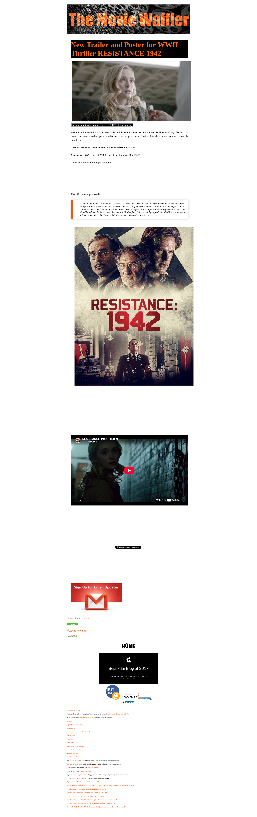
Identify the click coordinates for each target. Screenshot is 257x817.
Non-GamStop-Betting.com (75, 757)
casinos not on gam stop (77, 760)
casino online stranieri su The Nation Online (80, 732)
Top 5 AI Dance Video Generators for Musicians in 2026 (83, 782)
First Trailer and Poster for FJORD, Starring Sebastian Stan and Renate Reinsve (91, 803)
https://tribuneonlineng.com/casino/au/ (117, 714)
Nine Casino (70, 742)
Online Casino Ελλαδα (73, 710)
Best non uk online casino (74, 764)
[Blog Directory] (145, 699)
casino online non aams (74, 707)
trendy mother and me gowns (75, 746)
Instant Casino (71, 728)
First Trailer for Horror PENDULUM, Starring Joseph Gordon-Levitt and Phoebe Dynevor (94, 800)
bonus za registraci (93, 767)
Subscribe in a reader (78, 618)
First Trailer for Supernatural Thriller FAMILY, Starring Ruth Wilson (87, 792)
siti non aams (71, 735)
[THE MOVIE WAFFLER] (72, 624)
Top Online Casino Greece (74, 725)
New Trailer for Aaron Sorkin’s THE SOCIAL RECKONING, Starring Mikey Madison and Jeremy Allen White (100, 785)
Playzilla (69, 739)
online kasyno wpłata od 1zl (80, 778)
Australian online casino (86, 717)
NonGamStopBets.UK (73, 753)
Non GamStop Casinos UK (75, 750)
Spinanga (69, 721)
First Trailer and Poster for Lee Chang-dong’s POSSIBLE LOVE (86, 789)
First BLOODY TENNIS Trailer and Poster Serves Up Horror (85, 796)
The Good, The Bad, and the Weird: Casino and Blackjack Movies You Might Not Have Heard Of (96, 807)
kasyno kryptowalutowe (80, 775)
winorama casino (86, 771)
